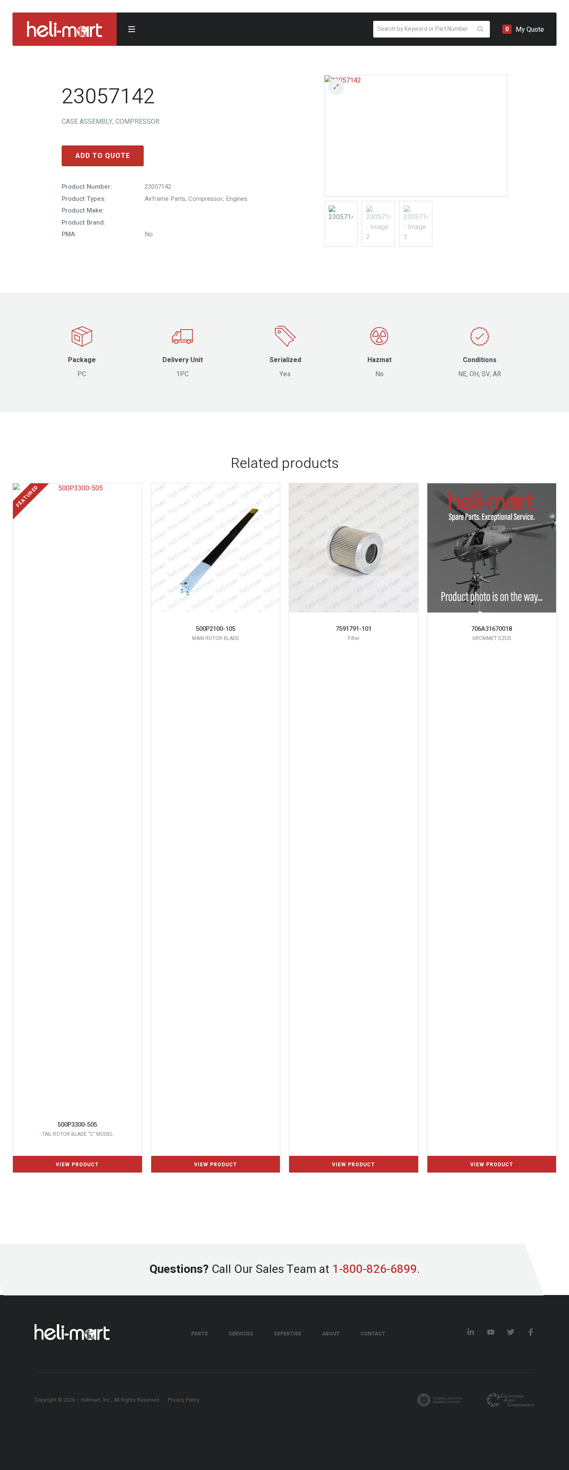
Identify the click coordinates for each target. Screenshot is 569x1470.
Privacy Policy (184, 1400)
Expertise (287, 1334)
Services (241, 1334)
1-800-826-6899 (374, 1269)
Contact (372, 1334)
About (330, 1334)
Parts (199, 1334)
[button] (415, 87)
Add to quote (102, 156)
